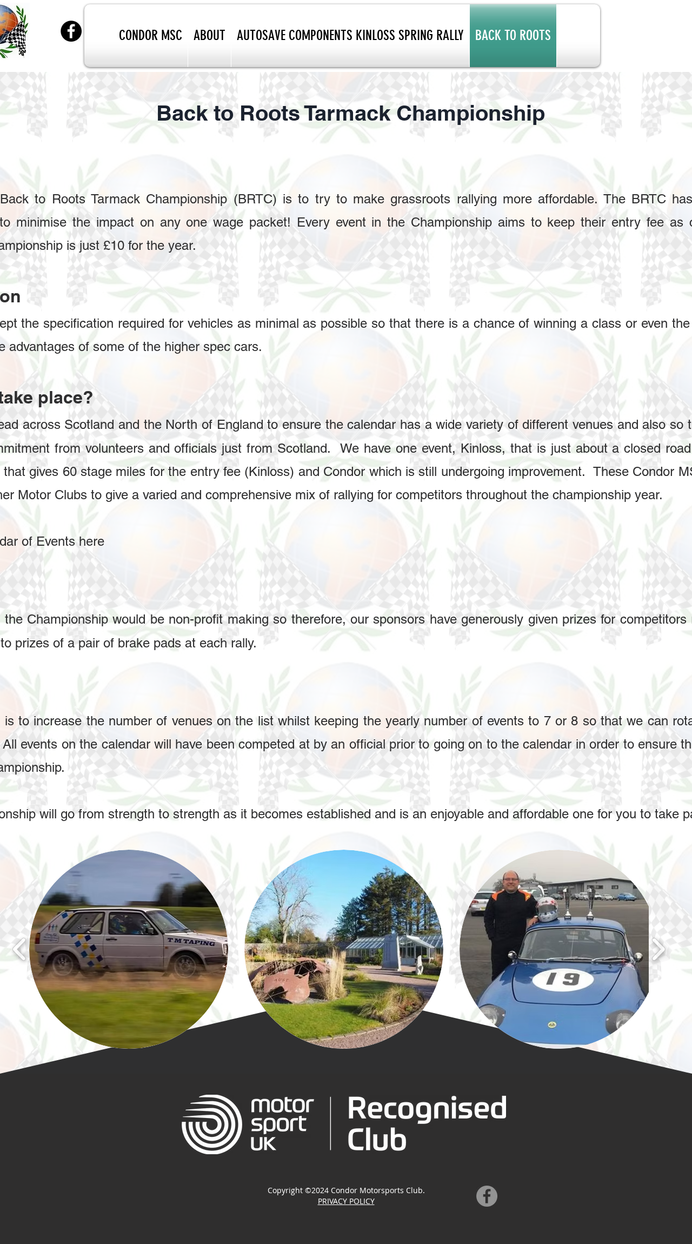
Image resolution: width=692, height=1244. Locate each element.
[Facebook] (71, 31)
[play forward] (658, 949)
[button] (128, 949)
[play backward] (20, 949)
